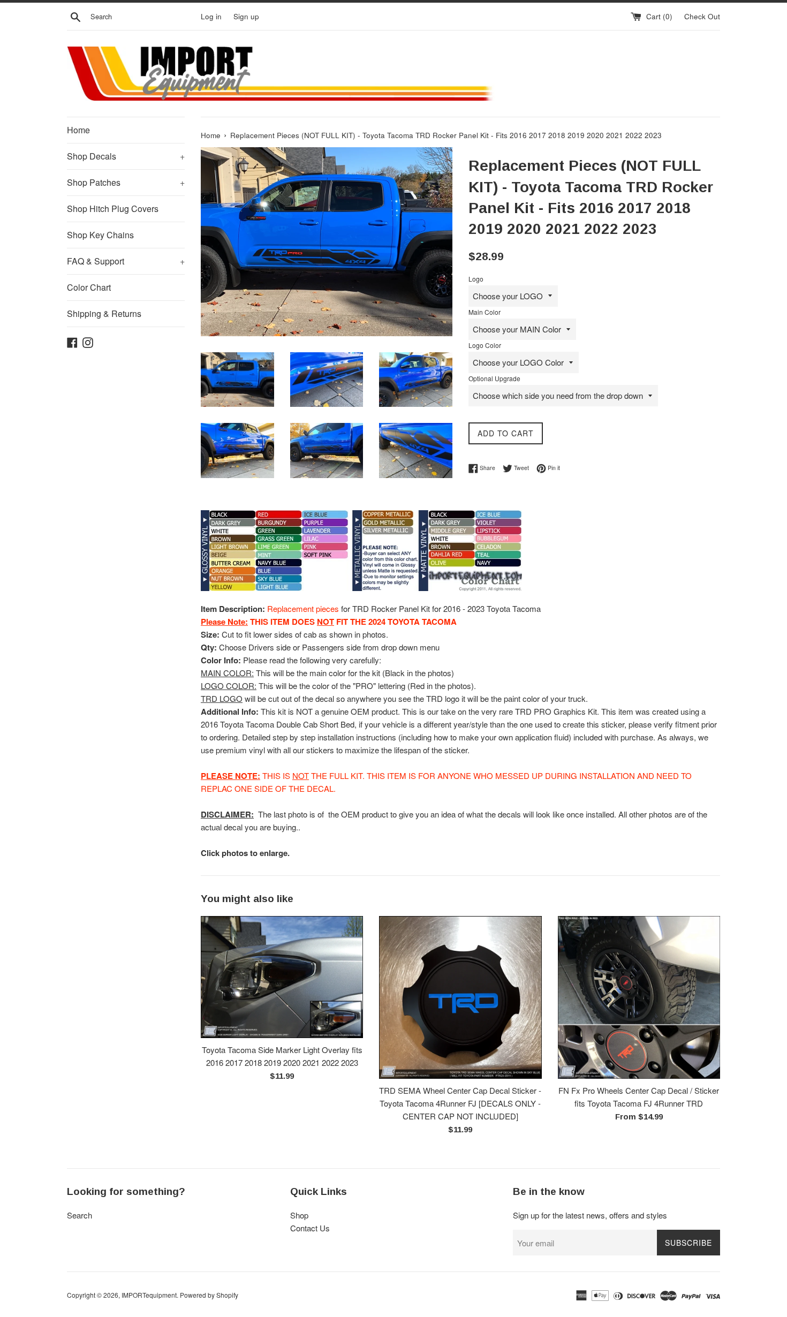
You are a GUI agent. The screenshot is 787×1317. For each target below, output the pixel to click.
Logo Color (484, 345)
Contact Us (310, 1227)
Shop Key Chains (100, 235)
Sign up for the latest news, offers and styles (590, 1215)
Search (79, 1215)
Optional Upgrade (494, 378)
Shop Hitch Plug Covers (112, 208)
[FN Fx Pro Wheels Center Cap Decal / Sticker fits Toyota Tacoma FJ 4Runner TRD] (639, 997)
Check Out (702, 16)
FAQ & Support (126, 261)
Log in (211, 16)
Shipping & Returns (104, 313)
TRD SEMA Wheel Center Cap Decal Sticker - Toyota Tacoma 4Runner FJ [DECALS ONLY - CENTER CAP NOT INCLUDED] (460, 1103)
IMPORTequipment (149, 1294)
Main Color (484, 311)
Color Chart (89, 287)
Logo (475, 278)
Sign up (246, 16)
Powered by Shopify (209, 1294)
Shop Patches (126, 182)
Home (78, 130)
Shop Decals (126, 156)
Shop (299, 1215)
